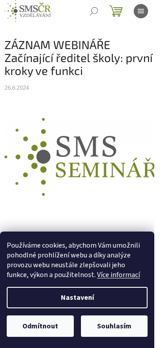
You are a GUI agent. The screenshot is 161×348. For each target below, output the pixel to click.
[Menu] (141, 11)
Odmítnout (40, 326)
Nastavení (77, 297)
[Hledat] (94, 11)
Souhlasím (114, 326)
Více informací (118, 275)
